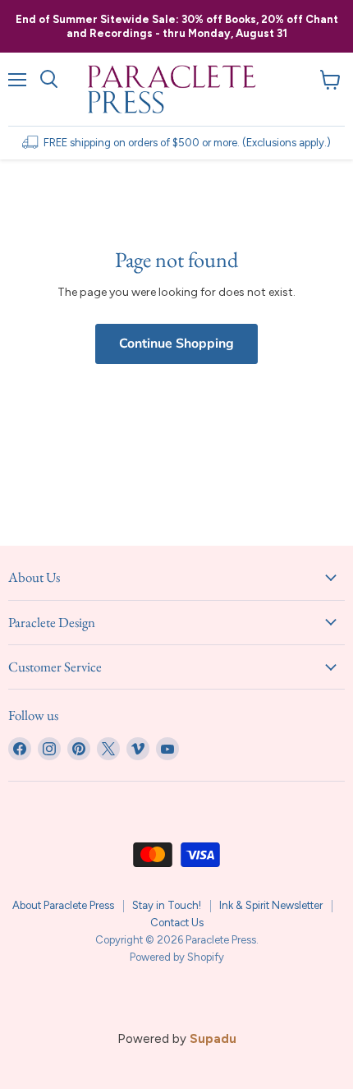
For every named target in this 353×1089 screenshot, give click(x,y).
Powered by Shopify (177, 957)
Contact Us (177, 922)
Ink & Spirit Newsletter (271, 905)
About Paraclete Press (63, 905)
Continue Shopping (176, 344)
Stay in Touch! (166, 905)
